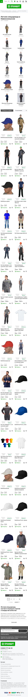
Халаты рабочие (21, 62)
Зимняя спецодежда (5, 670)
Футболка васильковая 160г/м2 (6, 234)
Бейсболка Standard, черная (20, 393)
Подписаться (22, 630)
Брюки (21, 34)
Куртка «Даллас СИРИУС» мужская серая (21, 553)
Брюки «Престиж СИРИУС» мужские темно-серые (5, 329)
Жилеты (21, 75)
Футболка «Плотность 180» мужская (6, 457)
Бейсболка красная (5, 360)
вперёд (16, 602)
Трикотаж (21, 89)
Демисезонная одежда (6, 668)
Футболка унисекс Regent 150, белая (19, 329)
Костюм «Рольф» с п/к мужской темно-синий (6, 393)
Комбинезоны (21, 48)
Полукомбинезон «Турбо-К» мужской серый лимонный (21, 361)
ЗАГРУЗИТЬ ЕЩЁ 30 (14, 595)
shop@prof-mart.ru (7, 651)
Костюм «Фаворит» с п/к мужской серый (7, 425)
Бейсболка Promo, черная (21, 520)
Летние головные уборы (7, 89)
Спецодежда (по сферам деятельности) (10, 666)
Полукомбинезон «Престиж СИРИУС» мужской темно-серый (20, 266)
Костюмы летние (7, 34)
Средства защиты (5, 676)
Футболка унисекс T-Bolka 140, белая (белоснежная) (20, 457)
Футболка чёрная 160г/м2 (6, 170)
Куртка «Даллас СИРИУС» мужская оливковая (5, 584)
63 (19, 599)
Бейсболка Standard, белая (6, 521)
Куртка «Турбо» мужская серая (7, 297)
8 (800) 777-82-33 (6, 648)
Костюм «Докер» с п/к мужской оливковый (20, 138)
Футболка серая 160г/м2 (21, 233)
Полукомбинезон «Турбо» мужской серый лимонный (21, 297)
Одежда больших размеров (21, 104)
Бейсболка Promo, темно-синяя (7, 553)
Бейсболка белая (5, 488)
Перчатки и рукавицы (6, 678)
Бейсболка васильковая (6, 137)
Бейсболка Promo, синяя (20, 424)
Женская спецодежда (7, 103)
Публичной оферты (5, 634)
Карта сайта (18, 694)
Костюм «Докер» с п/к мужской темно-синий (6, 266)
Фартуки (7, 75)
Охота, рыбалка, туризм (6, 672)
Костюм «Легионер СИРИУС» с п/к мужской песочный (20, 584)
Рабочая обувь (4, 674)
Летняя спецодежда (6, 664)
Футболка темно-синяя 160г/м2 (20, 202)
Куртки (7, 62)
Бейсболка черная (5, 201)
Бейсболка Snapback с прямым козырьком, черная (20, 489)
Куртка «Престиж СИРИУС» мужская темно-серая (19, 170)
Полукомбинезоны (7, 48)
